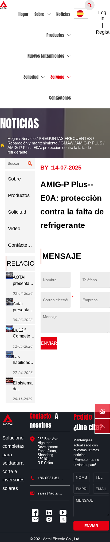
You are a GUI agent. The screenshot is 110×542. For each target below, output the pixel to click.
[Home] (3, 5)
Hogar (12, 138)
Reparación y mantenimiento (32, 143)
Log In (102, 15)
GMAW (67, 143)
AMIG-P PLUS (89, 143)
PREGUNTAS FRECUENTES (65, 138)
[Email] (37, 519)
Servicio (28, 138)
